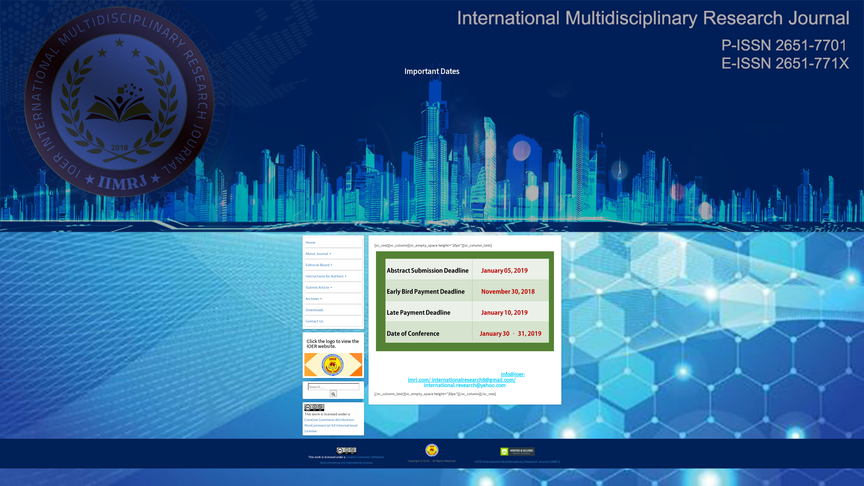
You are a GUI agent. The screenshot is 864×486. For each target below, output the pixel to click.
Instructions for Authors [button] (325, 276)
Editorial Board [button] (318, 264)
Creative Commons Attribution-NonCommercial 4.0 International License (331, 425)
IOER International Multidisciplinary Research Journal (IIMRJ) (517, 462)
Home (310, 242)
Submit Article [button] (318, 287)
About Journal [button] (317, 253)
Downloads (314, 309)
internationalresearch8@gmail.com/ (474, 379)
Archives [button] (313, 298)
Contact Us (314, 321)
